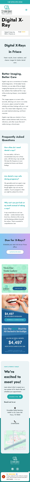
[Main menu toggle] (26, 10)
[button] (15, 2)
